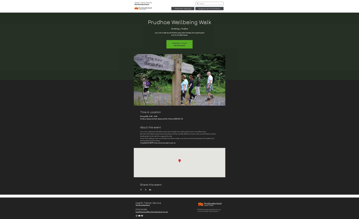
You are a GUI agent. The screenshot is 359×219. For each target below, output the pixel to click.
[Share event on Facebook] (141, 189)
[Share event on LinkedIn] (150, 189)
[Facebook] (142, 216)
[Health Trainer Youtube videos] (139, 216)
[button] (182, 8)
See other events (179, 45)
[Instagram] (137, 216)
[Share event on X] (145, 189)
